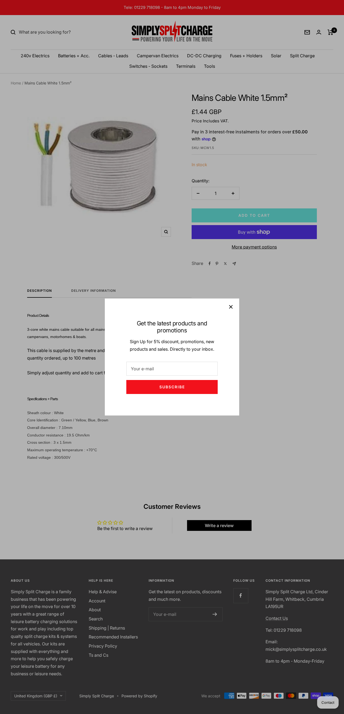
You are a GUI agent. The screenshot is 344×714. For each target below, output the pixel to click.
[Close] (231, 307)
